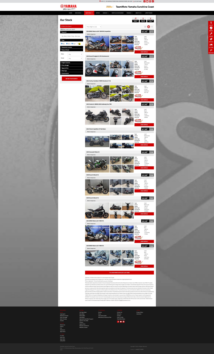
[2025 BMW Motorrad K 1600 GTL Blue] (109, 258)
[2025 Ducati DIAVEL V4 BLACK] (109, 187)
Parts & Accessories (118, 13)
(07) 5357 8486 (137, 1)
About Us (138, 13)
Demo (69, 43)
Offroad (62, 323)
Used (74, 43)
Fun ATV (62, 336)
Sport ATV (62, 337)
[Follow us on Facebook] (145, 1)
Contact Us (119, 312)
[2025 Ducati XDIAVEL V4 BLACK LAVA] (109, 210)
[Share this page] (152, 1)
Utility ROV (62, 341)
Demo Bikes (82, 315)
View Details (144, 52)
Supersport (62, 314)
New (63, 43)
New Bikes (78, 13)
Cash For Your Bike (83, 320)
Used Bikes (82, 317)
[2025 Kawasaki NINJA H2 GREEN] (109, 164)
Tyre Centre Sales (102, 315)
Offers (98, 13)
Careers (119, 315)
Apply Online (82, 324)
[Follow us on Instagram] (150, 1)
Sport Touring (63, 319)
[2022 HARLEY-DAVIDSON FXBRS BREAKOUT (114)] (109, 93)
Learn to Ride (120, 317)
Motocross (62, 325)
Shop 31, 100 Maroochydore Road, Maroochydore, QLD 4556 (116, 1)
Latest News (148, 13)
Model (62, 58)
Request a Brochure (84, 325)
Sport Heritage (63, 317)
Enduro (61, 326)
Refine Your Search (66, 26)
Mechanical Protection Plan (104, 317)
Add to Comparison (91, 34)
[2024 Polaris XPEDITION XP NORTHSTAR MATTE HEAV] (109, 141)
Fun (61, 328)
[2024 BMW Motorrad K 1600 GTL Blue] (109, 233)
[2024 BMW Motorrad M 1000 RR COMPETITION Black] (109, 44)
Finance (129, 13)
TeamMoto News (121, 319)
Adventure (62, 330)
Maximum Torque (64, 315)
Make (62, 54)
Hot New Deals (83, 312)
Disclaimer (139, 314)
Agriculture (62, 331)
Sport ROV (62, 339)
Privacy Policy (140, 312)
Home (70, 13)
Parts (99, 314)
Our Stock (88, 13)
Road (61, 312)
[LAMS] (79, 43)
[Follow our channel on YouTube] (147, 1)
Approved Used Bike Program (86, 319)
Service (105, 13)
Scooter (62, 320)
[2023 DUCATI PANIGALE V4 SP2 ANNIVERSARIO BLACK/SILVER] (109, 69)
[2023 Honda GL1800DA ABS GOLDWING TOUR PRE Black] (109, 117)
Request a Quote (83, 327)
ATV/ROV (62, 334)
